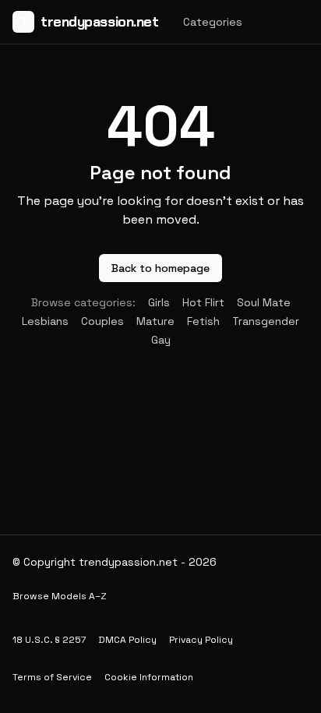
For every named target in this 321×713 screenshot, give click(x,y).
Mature (155, 321)
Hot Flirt (203, 302)
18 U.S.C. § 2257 (49, 640)
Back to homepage (160, 268)
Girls (159, 302)
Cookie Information (148, 677)
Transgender (265, 321)
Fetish (203, 321)
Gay (161, 340)
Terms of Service (52, 677)
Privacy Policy (201, 640)
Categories (212, 22)
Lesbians (45, 321)
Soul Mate (264, 302)
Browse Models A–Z (59, 596)
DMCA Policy (127, 640)
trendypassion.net (88, 21)
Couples (102, 321)
